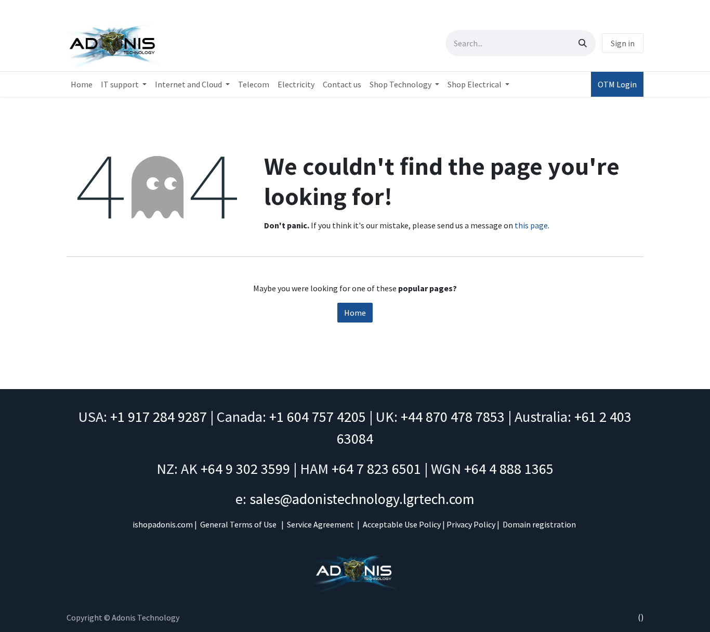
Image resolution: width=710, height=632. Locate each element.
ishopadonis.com (163, 524)
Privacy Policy (470, 524)
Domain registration (539, 524)
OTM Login (617, 84)
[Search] (583, 43)
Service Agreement (320, 524)
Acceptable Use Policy (402, 524)
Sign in (623, 43)
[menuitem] (82, 84)
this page (531, 225)
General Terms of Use (238, 524)
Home (355, 312)
